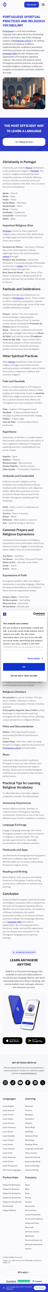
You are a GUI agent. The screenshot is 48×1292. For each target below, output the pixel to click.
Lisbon (20, 266)
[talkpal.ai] (4, 4)
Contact (28, 1202)
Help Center (30, 1206)
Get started (31, 4)
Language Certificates (34, 1148)
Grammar (29, 1106)
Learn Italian (8, 1119)
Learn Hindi (7, 1153)
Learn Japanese (9, 1157)
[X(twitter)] (42, 1082)
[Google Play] (35, 1040)
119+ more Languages (12, 1170)
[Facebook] (27, 1082)
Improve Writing (32, 1170)
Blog (27, 1189)
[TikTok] (12, 1082)
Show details (34, 658)
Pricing (28, 1197)
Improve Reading (32, 1165)
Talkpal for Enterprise (11, 1193)
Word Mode (30, 1140)
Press (27, 1193)
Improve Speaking (32, 1161)
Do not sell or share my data (24, 675)
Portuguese (8, 31)
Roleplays (29, 1114)
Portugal (35, 171)
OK (23, 667)
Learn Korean (8, 1161)
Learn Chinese (9, 1148)
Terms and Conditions (34, 1219)
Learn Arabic (8, 1144)
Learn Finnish (8, 1140)
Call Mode (29, 1131)
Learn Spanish (8, 1110)
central (6, 256)
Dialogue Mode (31, 1144)
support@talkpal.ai (29, 1073)
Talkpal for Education (11, 1185)
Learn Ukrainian (9, 1127)
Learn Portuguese (10, 1165)
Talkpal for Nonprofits (12, 1197)
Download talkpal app (25, 952)
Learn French (8, 1114)
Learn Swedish (9, 1136)
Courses (28, 1110)
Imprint (28, 1248)
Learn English (8, 1106)
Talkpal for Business (11, 1189)
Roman (29, 167)
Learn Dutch (8, 1131)
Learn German (8, 1123)
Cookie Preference (33, 1214)
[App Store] (12, 1040)
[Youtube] (20, 1082)
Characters (29, 1119)
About (27, 1185)
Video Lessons (31, 1153)
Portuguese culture (22, 40)
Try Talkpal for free (24, 142)
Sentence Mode (31, 1136)
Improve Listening (32, 1157)
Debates (28, 1123)
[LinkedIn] (35, 1082)
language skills (10, 53)
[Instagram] (5, 1082)
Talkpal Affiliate (9, 1210)
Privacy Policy (31, 1210)
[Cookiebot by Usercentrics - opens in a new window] (34, 614)
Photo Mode (30, 1127)
